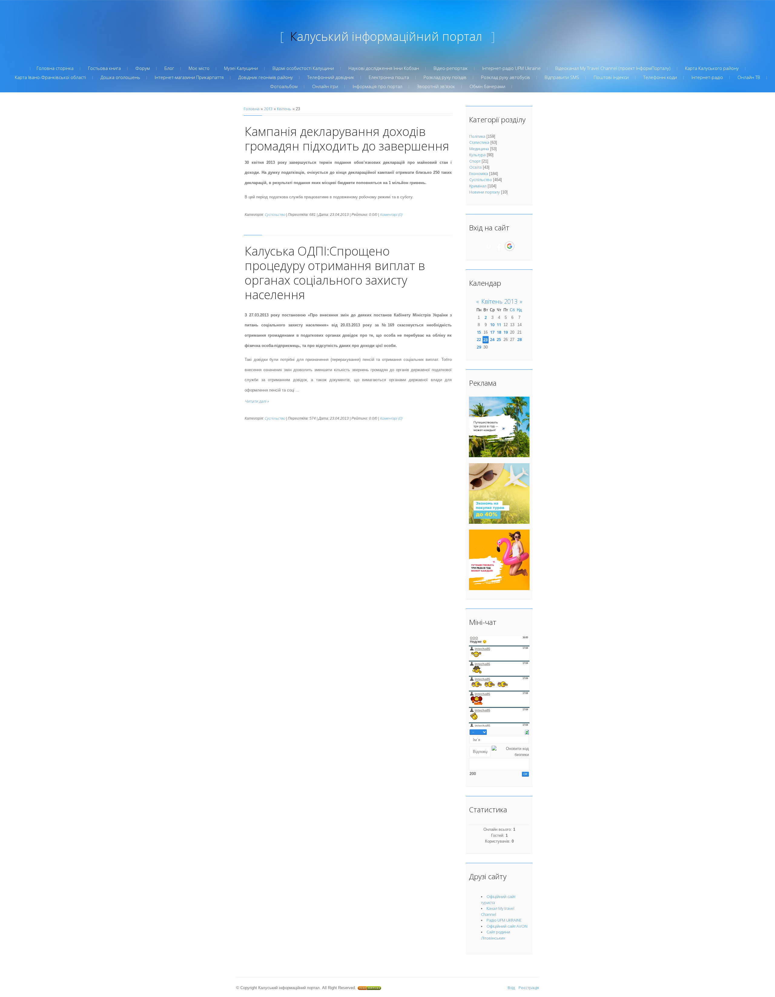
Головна (251, 108)
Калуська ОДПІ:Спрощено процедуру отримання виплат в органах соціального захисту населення (335, 273)
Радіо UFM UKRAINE (504, 920)
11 (499, 324)
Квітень (284, 108)
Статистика (479, 142)
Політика (477, 136)
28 (519, 339)
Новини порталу (484, 192)
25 (499, 339)
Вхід (511, 987)
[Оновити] (527, 732)
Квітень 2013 (499, 301)
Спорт (474, 161)
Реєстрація (529, 987)
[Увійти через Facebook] (498, 246)
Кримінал (477, 186)
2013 (268, 108)
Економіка (478, 173)
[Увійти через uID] (488, 246)
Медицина (479, 148)
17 (492, 332)
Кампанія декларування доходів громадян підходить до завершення (347, 138)
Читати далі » (257, 401)
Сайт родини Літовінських (495, 935)
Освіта (475, 167)
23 (485, 339)
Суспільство (275, 214)
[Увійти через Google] (509, 246)
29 (479, 347)
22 (479, 339)
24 (492, 339)
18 (499, 332)
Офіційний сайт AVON (506, 926)
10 (492, 324)
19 (505, 332)
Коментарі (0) (391, 214)
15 (479, 332)
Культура (477, 154)
